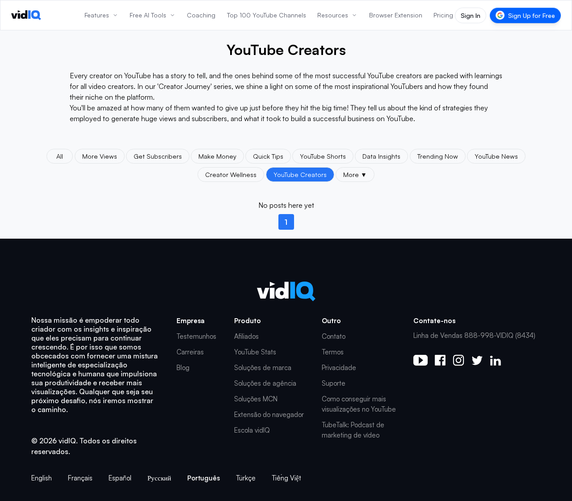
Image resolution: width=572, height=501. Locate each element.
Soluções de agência (265, 383)
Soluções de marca (262, 367)
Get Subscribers (158, 156)
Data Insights (381, 156)
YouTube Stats (255, 352)
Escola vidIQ (252, 430)
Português (203, 478)
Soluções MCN (256, 399)
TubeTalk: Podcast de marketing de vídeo (353, 430)
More (355, 174)
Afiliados (246, 336)
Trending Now (437, 156)
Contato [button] (333, 336)
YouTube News (496, 156)
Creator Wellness (231, 174)
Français (80, 478)
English (41, 478)
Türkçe (246, 478)
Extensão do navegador (269, 414)
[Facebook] (440, 360)
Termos (333, 352)
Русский (159, 478)
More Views (99, 156)
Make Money (217, 156)
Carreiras (190, 352)
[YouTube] (420, 360)
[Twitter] (477, 360)
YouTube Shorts (323, 156)
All (59, 156)
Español (120, 478)
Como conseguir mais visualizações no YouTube (359, 404)
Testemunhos (196, 336)
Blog (183, 367)
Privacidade (339, 367)
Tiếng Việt (286, 478)
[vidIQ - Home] (26, 15)
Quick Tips (268, 156)
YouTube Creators (300, 174)
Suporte (333, 383)
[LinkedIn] (495, 360)
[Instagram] (458, 360)
